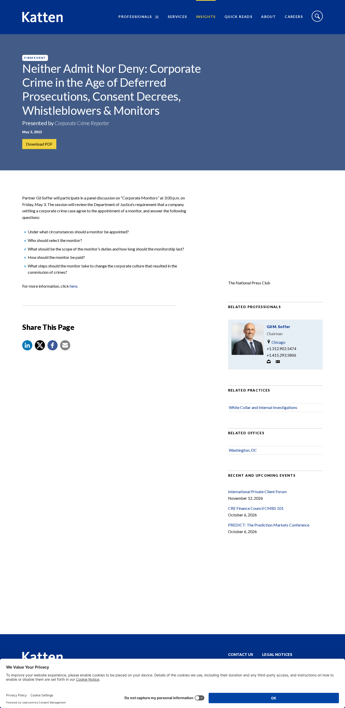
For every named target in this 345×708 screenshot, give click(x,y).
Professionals (135, 16)
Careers (294, 16)
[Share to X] (40, 345)
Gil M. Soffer (278, 326)
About (268, 16)
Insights (206, 16)
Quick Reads (238, 16)
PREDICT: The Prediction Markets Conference (268, 524)
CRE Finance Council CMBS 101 (256, 508)
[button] (27, 345)
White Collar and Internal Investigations (263, 407)
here (73, 286)
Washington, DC (243, 450)
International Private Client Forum (257, 491)
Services (177, 16)
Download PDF (39, 144)
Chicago (278, 342)
